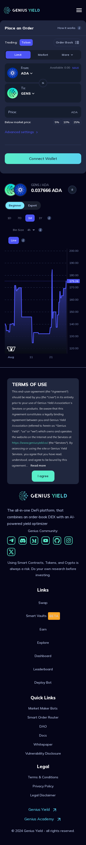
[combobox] (31, 229)
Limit (18, 54)
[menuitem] (43, 602)
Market (43, 54)
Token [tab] (26, 42)
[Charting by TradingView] (11, 349)
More (65, 54)
